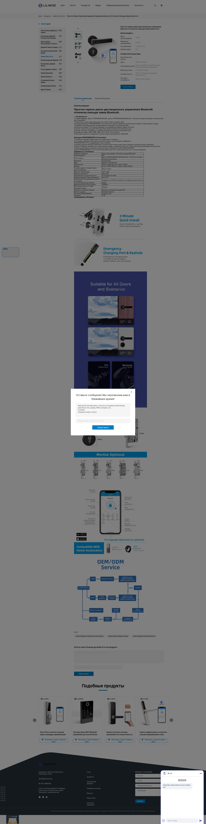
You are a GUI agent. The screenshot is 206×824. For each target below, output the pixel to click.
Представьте (103, 427)
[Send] (200, 820)
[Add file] (163, 820)
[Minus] (200, 773)
